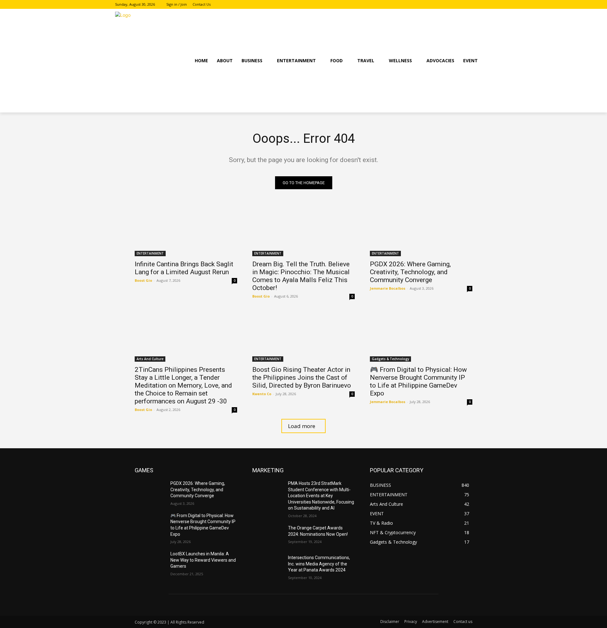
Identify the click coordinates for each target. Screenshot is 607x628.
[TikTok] (488, 4)
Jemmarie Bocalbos (387, 288)
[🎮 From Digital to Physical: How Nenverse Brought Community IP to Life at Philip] (421, 336)
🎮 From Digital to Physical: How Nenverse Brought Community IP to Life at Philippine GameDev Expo (418, 381)
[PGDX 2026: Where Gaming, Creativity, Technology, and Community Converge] (421, 230)
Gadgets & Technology (390, 359)
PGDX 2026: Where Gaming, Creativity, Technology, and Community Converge (410, 272)
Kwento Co (261, 393)
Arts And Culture (150, 359)
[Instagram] (479, 4)
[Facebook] (471, 4)
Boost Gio (143, 280)
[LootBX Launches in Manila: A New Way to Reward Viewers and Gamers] (150, 561)
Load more (301, 426)
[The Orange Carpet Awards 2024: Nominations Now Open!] (267, 535)
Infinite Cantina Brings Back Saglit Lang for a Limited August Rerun (184, 268)
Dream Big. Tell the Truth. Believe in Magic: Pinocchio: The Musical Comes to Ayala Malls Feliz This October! (301, 276)
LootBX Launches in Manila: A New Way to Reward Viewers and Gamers (203, 560)
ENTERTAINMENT (150, 253)
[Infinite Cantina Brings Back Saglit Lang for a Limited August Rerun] (186, 230)
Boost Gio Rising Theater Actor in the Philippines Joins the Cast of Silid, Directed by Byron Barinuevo (301, 377)
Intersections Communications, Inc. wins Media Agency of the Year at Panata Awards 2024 (319, 563)
